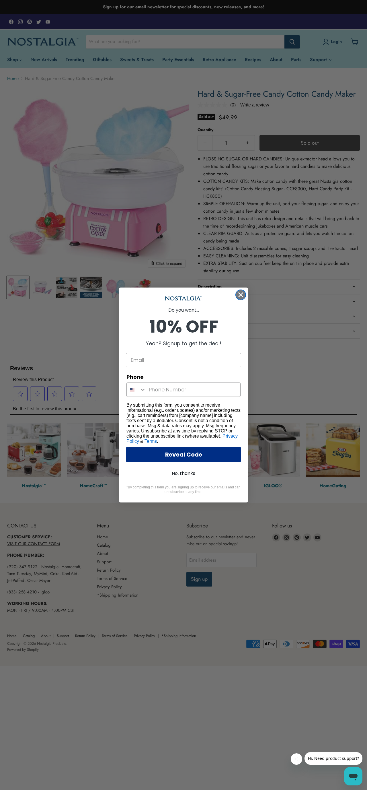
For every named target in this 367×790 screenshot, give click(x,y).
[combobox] (136, 390)
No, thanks (183, 473)
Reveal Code (183, 455)
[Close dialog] (241, 295)
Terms (151, 441)
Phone (135, 377)
